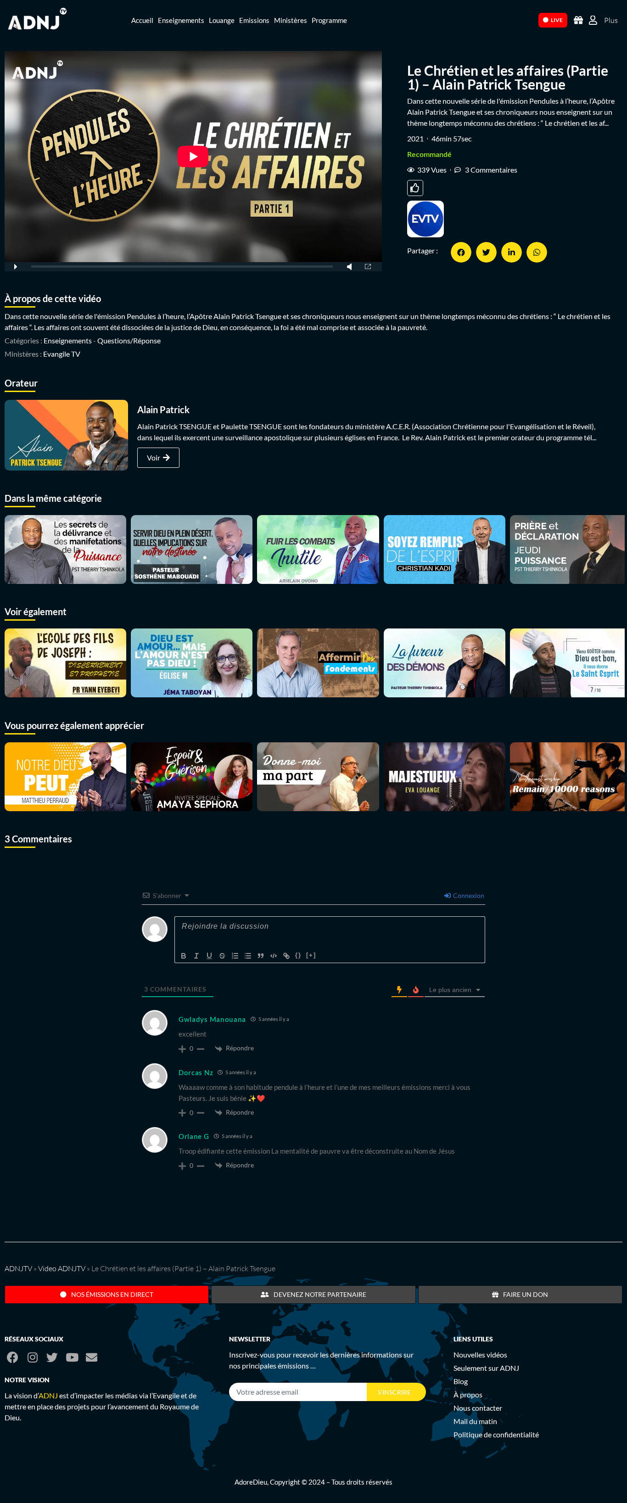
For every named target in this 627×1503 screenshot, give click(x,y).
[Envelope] (92, 1357)
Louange (222, 20)
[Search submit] (527, 19)
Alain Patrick (163, 409)
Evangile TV (61, 353)
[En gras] (183, 955)
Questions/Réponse (129, 340)
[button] (461, 252)
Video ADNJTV (61, 1268)
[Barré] (222, 955)
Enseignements (181, 20)
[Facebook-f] (13, 1357)
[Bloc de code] (273, 955)
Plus (611, 20)
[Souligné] (209, 955)
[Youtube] (72, 1357)
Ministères (290, 20)
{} (298, 955)
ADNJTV (18, 1268)
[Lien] (286, 955)
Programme (329, 20)
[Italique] (196, 955)
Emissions (254, 20)
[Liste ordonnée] (235, 955)
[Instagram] (32, 1357)
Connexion (468, 895)
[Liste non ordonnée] (247, 955)
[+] (311, 955)
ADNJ (48, 1395)
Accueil (142, 20)
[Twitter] (52, 1357)
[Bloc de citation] (260, 955)
